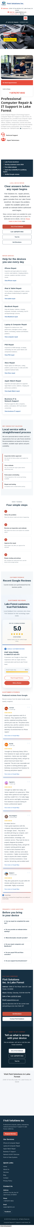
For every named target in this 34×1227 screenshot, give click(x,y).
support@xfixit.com (20, 12)
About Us (6, 1169)
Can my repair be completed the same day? (16, 922)
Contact (5, 1178)
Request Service (10, 1134)
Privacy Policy (7, 1181)
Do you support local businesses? (16, 961)
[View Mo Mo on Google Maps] (6, 744)
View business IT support (12, 411)
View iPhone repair (10, 280)
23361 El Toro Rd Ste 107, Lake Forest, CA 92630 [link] (18, 9)
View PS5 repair (9, 355)
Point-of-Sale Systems (10, 1157)
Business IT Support (9, 1151)
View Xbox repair (10, 373)
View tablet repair (10, 298)
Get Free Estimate (10, 40)
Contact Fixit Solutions (17, 1019)
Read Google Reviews (17, 678)
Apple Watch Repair (9, 1149)
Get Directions (17, 242)
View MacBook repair (11, 316)
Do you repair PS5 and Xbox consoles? (13, 953)
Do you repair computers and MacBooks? (14, 945)
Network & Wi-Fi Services (11, 1154)
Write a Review (17, 683)
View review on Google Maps (11, 735)
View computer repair (11, 337)
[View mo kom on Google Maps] (6, 708)
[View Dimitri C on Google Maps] (6, 874)
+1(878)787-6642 (23, 22)
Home (5, 1166)
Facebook (8, 1211)
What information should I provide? (17, 938)
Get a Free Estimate (17, 226)
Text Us (17, 237)
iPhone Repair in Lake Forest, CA (14, 34)
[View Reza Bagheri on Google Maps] (6, 816)
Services (6, 1172)
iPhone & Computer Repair (11, 1143)
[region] (17, 798)
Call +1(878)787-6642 (17, 231)
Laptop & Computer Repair (11, 1146)
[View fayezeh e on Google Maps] (6, 783)
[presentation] (2, 36)
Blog (4, 1175)
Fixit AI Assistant (6, 1226)
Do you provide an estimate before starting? (15, 930)
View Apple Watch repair (12, 391)
